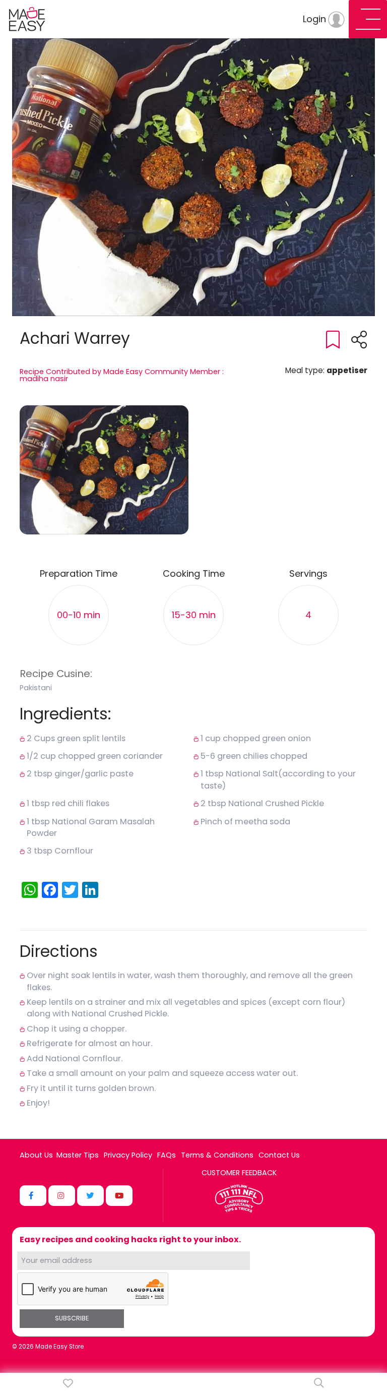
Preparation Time (78, 574)
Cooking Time (194, 574)
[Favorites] (68, 1383)
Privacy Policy (128, 1155)
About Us (36, 1155)
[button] (104, 469)
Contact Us (279, 1155)
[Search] (319, 1383)
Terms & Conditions (217, 1155)
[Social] (33, 1195)
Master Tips (77, 1155)
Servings (308, 574)
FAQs (166, 1155)
